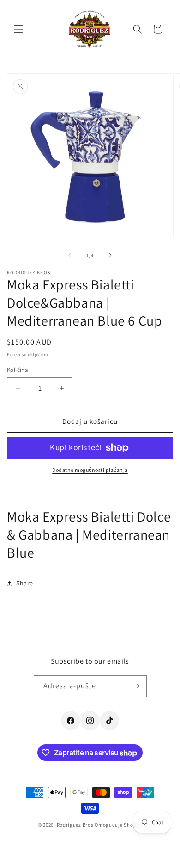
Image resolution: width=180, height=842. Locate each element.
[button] (18, 29)
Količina (17, 370)
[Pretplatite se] (136, 686)
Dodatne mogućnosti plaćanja (90, 469)
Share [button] (24, 583)
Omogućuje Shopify (118, 825)
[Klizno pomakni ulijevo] (70, 255)
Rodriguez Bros (75, 825)
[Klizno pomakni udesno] (110, 255)
